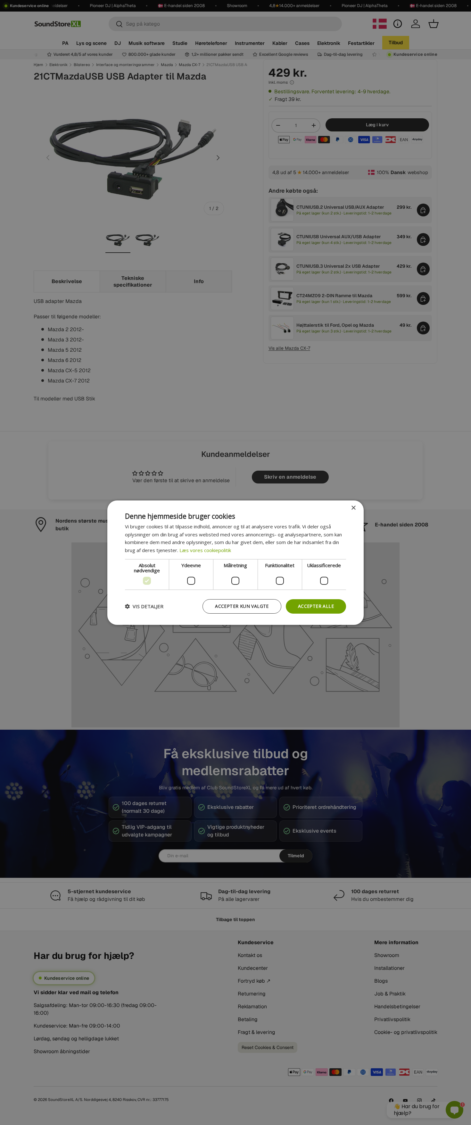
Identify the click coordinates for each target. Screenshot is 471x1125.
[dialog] (235, 562)
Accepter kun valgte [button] (242, 606)
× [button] (353, 507)
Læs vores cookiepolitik (205, 550)
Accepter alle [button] (316, 606)
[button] (144, 606)
